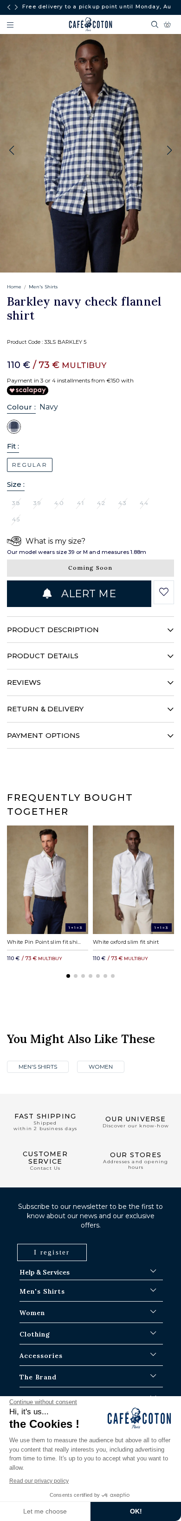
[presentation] (9, 7)
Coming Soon (90, 567)
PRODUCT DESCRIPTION (53, 629)
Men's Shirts (43, 287)
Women (101, 1066)
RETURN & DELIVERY (45, 708)
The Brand (38, 1377)
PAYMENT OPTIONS (43, 735)
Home (14, 287)
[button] (169, 150)
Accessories (41, 1355)
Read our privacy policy (39, 1481)
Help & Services (44, 1272)
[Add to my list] (164, 592)
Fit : (13, 446)
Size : (16, 484)
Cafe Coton (90, 24)
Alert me (87, 593)
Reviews (24, 682)
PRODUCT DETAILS (42, 655)
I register (52, 1252)
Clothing (34, 1334)
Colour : (21, 406)
